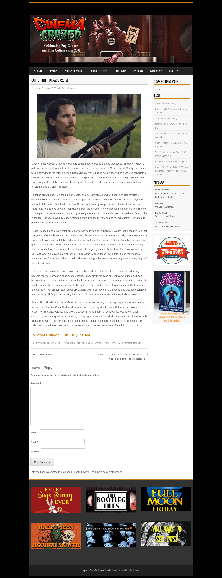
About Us (174, 71)
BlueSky (171, 196)
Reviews (53, 71)
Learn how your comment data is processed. (98, 472)
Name (34, 432)
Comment (36, 382)
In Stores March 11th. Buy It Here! (61, 335)
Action (84, 342)
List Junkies (120, 71)
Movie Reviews (62, 342)
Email (34, 442)
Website (34, 451)
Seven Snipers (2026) (165, 103)
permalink (137, 342)
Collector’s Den (73, 71)
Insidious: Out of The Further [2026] (171, 161)
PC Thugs (138, 71)
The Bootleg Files (98, 71)
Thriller (115, 342)
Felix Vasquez (68, 87)
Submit (38, 71)
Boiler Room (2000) (41, 354)
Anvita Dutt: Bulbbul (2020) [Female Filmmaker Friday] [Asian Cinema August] (172, 171)
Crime (90, 342)
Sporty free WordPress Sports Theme (100, 570)
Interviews (156, 71)
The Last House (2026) (166, 118)
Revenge (106, 342)
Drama (98, 342)
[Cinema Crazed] (111, 62)
